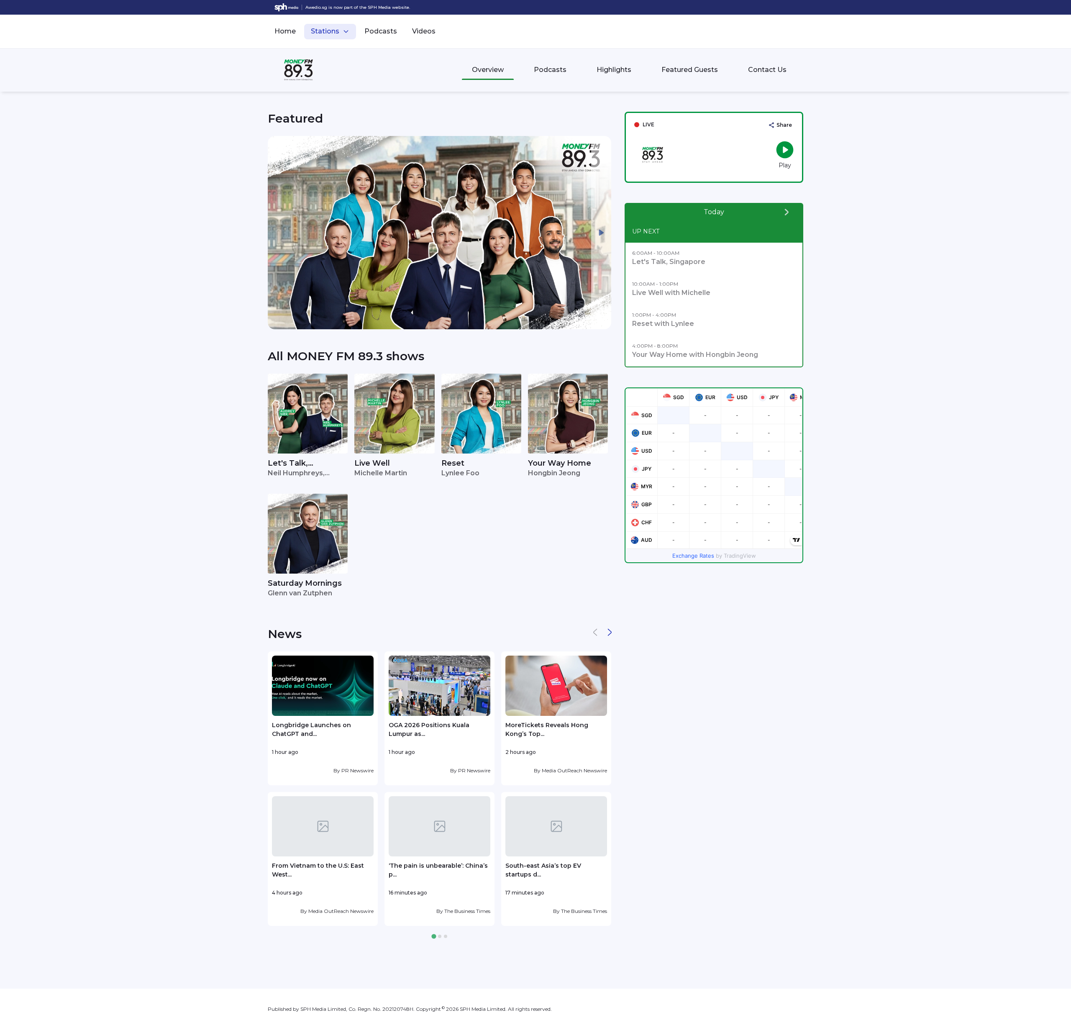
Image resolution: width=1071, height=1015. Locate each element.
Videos (424, 31)
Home (285, 31)
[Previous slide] (278, 232)
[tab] (433, 936)
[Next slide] (601, 232)
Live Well (372, 463)
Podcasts (380, 31)
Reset (452, 463)
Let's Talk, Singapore (288, 464)
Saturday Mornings (305, 583)
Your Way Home (559, 463)
